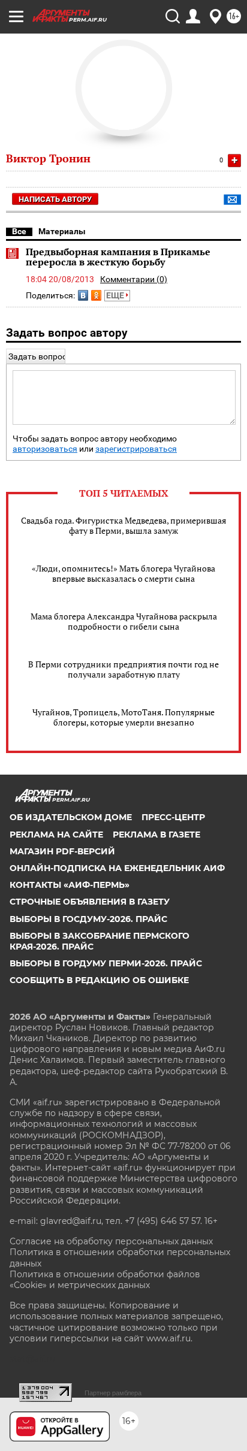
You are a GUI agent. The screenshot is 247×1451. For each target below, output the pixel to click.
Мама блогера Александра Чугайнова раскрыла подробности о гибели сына (124, 621)
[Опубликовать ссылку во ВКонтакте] (83, 295)
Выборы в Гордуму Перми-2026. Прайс (106, 963)
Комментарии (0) (133, 279)
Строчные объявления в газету (90, 901)
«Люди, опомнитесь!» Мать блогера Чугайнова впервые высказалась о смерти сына (123, 573)
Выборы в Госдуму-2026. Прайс (88, 919)
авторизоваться (45, 449)
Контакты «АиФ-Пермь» (69, 884)
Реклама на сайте (56, 834)
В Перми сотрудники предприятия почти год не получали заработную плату (123, 669)
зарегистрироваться (136, 449)
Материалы (62, 231)
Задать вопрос (37, 356)
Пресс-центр (173, 817)
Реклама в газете (156, 834)
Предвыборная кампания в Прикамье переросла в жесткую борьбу (118, 257)
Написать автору (55, 199)
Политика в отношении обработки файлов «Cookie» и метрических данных (105, 1279)
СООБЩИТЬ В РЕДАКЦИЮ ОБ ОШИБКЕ (99, 980)
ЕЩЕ (116, 295)
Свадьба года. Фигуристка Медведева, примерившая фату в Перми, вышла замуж (123, 525)
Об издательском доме (71, 817)
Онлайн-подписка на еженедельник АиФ (117, 868)
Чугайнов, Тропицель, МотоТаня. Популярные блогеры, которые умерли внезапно (123, 717)
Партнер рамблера (113, 1392)
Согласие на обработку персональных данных (111, 1241)
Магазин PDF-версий (62, 851)
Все (19, 231)
